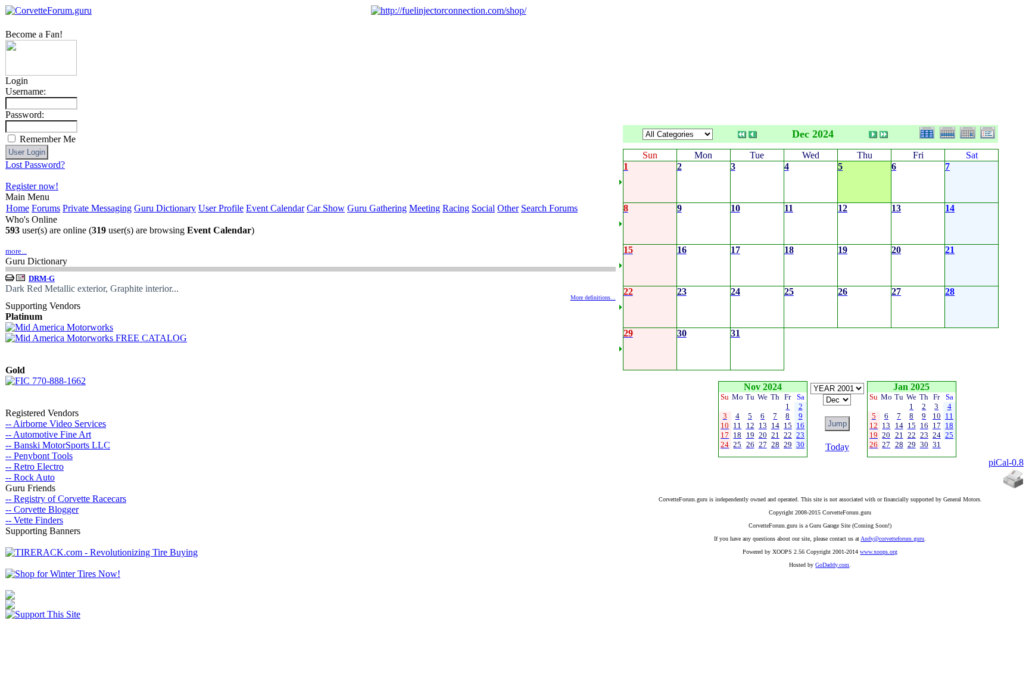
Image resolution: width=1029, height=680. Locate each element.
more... (16, 251)
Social (483, 208)
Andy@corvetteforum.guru (892, 538)
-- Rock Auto (30, 477)
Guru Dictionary (165, 208)
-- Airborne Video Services (55, 424)
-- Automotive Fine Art (48, 434)
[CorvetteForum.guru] (48, 10)
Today (837, 447)
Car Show (326, 208)
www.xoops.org (878, 551)
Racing (455, 208)
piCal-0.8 (1006, 462)
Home (17, 208)
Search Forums (549, 208)
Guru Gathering (377, 208)
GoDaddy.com (832, 565)
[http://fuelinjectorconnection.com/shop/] (448, 10)
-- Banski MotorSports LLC (57, 445)
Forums (46, 208)
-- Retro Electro (34, 466)
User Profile (221, 208)
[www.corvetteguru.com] (41, 72)
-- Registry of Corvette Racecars (65, 499)
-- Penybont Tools (39, 456)
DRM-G (42, 278)
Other (508, 208)
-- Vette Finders (34, 520)
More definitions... (593, 297)
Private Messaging (97, 208)
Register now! (31, 186)
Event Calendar (275, 208)
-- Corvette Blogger (42, 509)
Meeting (424, 208)
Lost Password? (35, 165)
